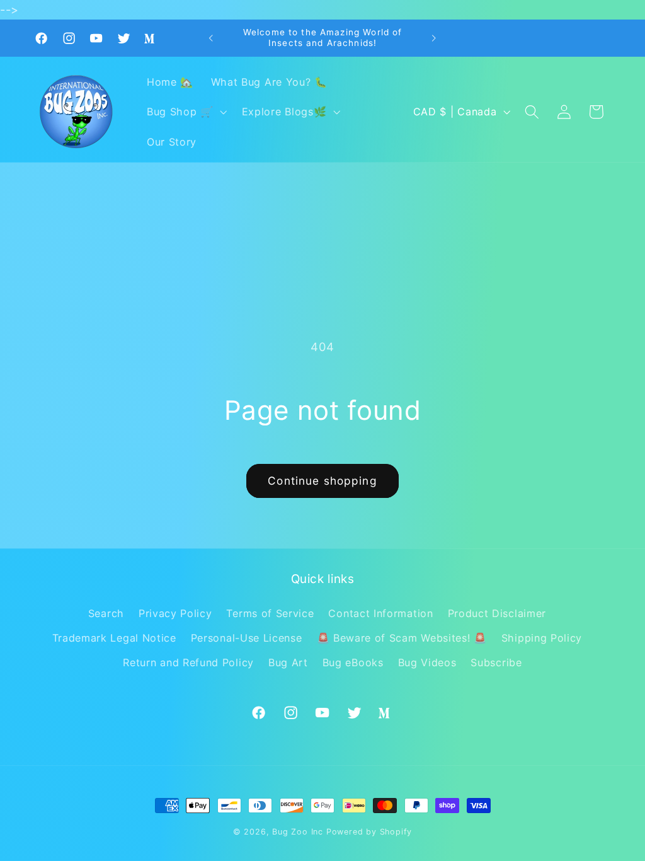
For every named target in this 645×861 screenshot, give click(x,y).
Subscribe (496, 662)
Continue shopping (322, 480)
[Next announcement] (434, 38)
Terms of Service (270, 613)
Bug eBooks (353, 662)
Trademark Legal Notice (114, 638)
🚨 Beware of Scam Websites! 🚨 (402, 638)
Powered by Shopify (369, 831)
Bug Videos (427, 662)
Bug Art (288, 662)
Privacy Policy (175, 613)
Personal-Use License (246, 638)
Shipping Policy (541, 638)
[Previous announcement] (211, 38)
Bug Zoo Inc (297, 831)
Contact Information (380, 613)
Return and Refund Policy (188, 662)
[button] (185, 112)
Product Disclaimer (497, 613)
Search (106, 613)
